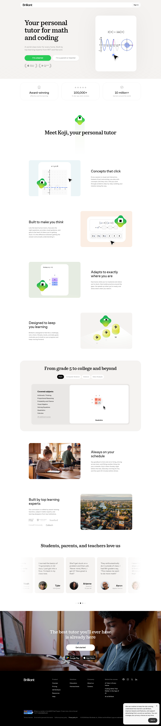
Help (53, 696)
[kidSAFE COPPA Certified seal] (28, 712)
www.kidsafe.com (43, 713)
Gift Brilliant (56, 690)
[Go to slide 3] (76, 603)
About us (90, 683)
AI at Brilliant (109, 696)
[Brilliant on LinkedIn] (136, 679)
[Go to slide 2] (85, 603)
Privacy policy (72, 717)
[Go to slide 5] (80, 603)
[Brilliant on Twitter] (132, 679)
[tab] (60, 377)
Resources (55, 693)
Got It (153, 720)
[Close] (157, 706)
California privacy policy (61, 717)
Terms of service (28, 717)
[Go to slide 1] (83, 603)
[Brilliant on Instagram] (128, 679)
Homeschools (74, 686)
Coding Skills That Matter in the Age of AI (112, 691)
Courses (55, 683)
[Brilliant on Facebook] (124, 679)
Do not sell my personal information (43, 717)
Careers (90, 686)
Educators (73, 683)
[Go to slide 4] (78, 603)
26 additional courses (44, 417)
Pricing (54, 686)
